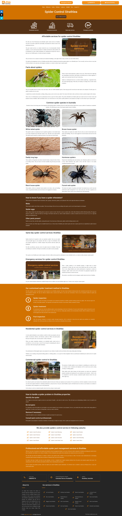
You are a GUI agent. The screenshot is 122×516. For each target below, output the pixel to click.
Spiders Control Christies (35, 437)
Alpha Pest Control (28, 514)
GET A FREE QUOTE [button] (61, 16)
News (72, 7)
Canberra (63, 7)
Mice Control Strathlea (64, 501)
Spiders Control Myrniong (56, 432)
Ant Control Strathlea (49, 492)
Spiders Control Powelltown (35, 432)
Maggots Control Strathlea (50, 501)
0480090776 (92, 2)
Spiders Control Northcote (35, 434)
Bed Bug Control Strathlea (65, 492)
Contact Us (76, 7)
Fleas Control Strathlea (94, 496)
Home (43, 7)
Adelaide (68, 7)
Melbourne (48, 7)
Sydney (53, 7)
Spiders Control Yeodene (78, 432)
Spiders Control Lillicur (77, 440)
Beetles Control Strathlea (79, 492)
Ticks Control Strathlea (72, 509)
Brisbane (58, 7)
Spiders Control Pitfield (56, 434)
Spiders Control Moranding (78, 437)
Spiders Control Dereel (77, 434)
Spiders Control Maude (34, 440)
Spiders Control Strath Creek (57, 440)
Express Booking (110, 2)
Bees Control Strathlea (50, 496)
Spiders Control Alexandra (56, 437)
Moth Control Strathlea (94, 501)
